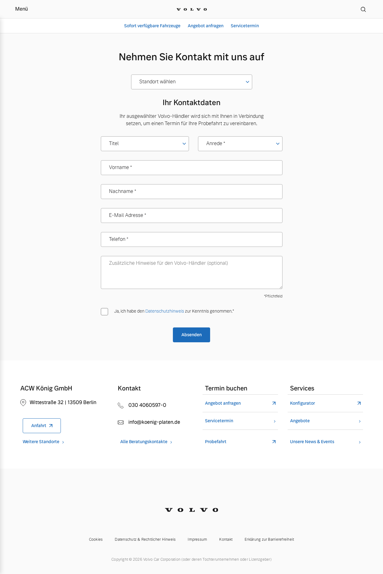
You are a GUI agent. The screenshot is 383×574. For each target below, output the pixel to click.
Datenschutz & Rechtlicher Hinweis (145, 539)
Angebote (300, 420)
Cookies (96, 539)
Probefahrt (215, 441)
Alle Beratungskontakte (143, 441)
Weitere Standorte (41, 441)
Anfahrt (38, 425)
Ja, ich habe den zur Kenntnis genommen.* (174, 311)
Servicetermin (245, 25)
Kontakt (226, 539)
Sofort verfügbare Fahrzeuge (152, 25)
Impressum (197, 539)
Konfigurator (302, 403)
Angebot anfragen (205, 25)
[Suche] (363, 9)
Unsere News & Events (312, 441)
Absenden (191, 334)
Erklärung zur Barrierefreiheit (269, 539)
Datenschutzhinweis (164, 311)
